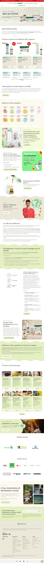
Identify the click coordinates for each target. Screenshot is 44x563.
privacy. (25, 517)
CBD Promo (25, 544)
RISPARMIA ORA (6, 20)
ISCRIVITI (39, 511)
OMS (10, 89)
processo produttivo (26, 240)
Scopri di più (5, 429)
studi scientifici (7, 258)
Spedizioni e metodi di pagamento (16, 542)
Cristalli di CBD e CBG (26, 543)
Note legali (14, 548)
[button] (41, 55)
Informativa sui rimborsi (16, 545)
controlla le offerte (6, 356)
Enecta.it (4, 555)
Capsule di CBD (25, 539)
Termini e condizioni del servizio (16, 552)
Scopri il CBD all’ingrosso (8, 337)
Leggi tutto (7, 388)
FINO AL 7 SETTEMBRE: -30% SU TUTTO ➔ (14, 0)
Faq (33, 545)
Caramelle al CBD (25, 540)
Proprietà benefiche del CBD (37, 541)
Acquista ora (27, 313)
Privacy (13, 547)
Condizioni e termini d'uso (16, 544)
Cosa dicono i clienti (5, 502)
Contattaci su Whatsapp (16, 540)
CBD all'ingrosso (25, 548)
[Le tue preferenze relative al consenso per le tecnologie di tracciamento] (1, 562)
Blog (33, 544)
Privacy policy (11, 556)
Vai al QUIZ (6, 212)
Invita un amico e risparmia (25, 547)
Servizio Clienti (14, 539)
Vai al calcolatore (28, 188)
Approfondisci (5, 95)
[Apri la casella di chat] (42, 561)
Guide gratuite (35, 547)
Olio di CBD (34, 539)
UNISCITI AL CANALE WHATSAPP (10, 169)
